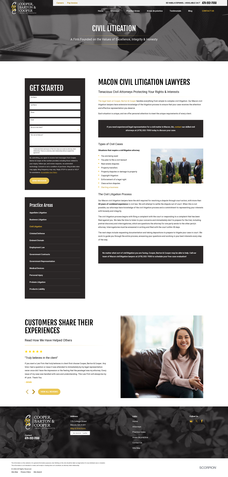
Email (32, 120)
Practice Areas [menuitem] (133, 11)
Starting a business (109, 187)
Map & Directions (78, 428)
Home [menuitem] (100, 11)
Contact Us (208, 11)
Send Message (39, 181)
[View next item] (33, 391)
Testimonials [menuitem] (175, 11)
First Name (34, 97)
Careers (60, 3)
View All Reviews (49, 392)
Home (135, 421)
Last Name (34, 105)
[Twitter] (196, 421)
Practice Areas (139, 432)
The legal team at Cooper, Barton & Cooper (117, 101)
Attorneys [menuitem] (114, 11)
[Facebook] (201, 421)
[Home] (23, 8)
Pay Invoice (72, 3)
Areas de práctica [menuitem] (155, 11)
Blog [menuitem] (190, 11)
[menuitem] (55, 212)
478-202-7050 (209, 3)
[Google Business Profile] (191, 421)
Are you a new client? (37, 127)
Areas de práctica (140, 437)
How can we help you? (37, 135)
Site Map (136, 448)
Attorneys (136, 427)
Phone (32, 112)
